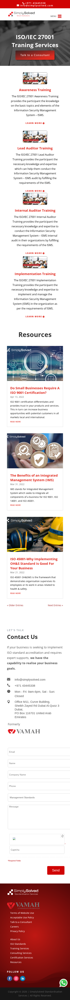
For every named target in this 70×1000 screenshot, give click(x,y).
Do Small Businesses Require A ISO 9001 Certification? (35, 390)
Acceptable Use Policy (22, 917)
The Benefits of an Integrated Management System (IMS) (34, 477)
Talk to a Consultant (35, 55)
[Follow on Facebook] (9, 978)
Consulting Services (21, 953)
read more (15, 421)
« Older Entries (15, 605)
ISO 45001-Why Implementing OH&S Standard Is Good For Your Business (33, 563)
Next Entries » (55, 605)
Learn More (34, 123)
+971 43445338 (25, 685)
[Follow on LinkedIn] (22, 978)
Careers (14, 926)
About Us (15, 939)
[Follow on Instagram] (16, 978)
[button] (53, 16)
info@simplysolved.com (30, 679)
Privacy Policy (17, 931)
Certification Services (22, 957)
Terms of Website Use (22, 912)
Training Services (19, 948)
